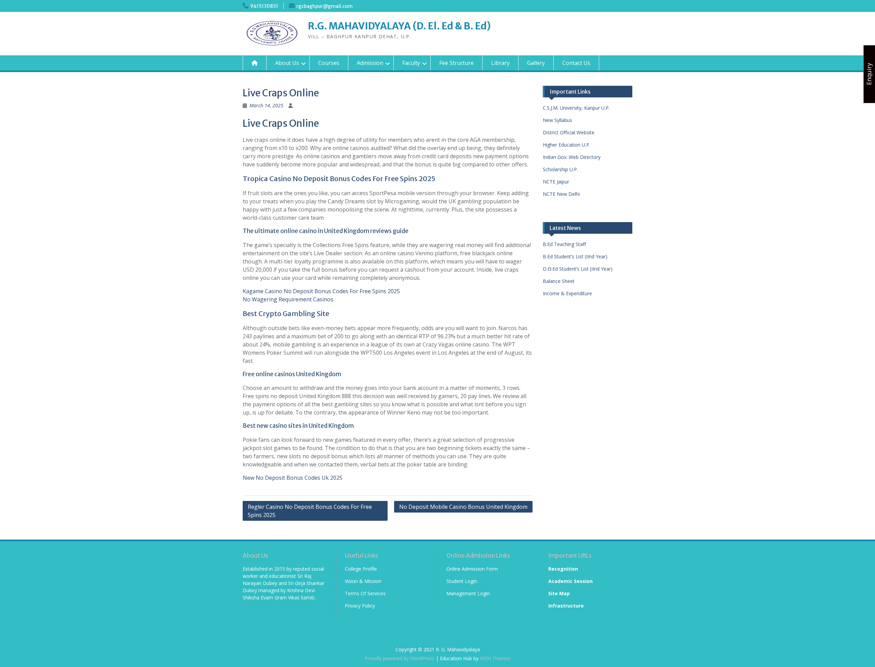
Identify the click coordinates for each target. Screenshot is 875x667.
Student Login (461, 581)
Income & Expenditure (567, 293)
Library (500, 63)
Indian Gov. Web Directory (572, 157)
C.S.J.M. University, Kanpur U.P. (576, 108)
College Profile (361, 569)
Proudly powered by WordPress (399, 658)
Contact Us (576, 63)
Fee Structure (456, 63)
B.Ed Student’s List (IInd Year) (575, 256)
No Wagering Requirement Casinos (288, 299)
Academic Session (570, 581)
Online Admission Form (472, 569)
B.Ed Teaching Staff (564, 244)
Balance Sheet (559, 281)
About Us (287, 63)
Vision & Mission (363, 581)
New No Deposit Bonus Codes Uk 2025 (292, 477)
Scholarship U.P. (560, 169)
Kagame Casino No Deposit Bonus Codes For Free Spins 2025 (321, 291)
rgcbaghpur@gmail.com (324, 6)
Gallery (536, 63)
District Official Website (568, 132)
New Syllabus (557, 120)
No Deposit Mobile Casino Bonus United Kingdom (463, 507)
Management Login (468, 593)
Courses (328, 63)
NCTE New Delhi (561, 194)
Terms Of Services (365, 593)
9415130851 (264, 6)
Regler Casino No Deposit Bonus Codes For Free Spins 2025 (310, 511)
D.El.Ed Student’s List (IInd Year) (577, 269)
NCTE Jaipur (556, 181)
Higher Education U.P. (566, 144)
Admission (370, 63)
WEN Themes (495, 658)
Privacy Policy (360, 605)
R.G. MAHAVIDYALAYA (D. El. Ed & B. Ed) (399, 26)
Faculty (411, 63)
